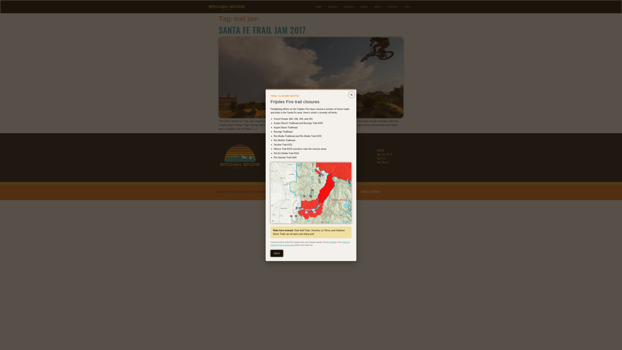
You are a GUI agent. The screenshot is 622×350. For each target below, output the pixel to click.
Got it (277, 253)
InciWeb (332, 242)
